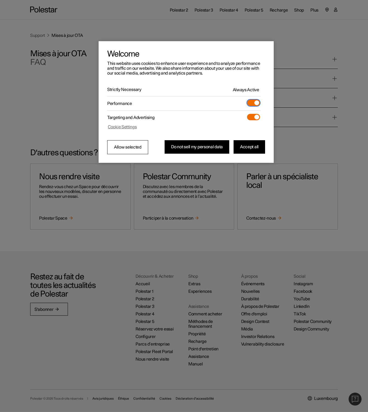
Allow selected (127, 147)
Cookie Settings (122, 127)
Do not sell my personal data (197, 147)
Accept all (249, 147)
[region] (186, 102)
